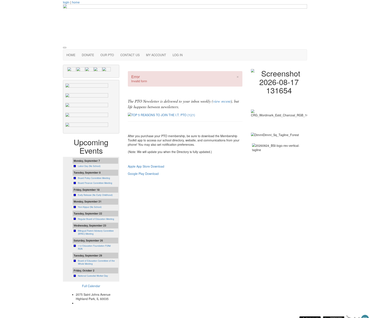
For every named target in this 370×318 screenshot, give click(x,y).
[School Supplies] (86, 116)
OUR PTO (107, 55)
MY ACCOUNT (156, 55)
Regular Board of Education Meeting (96, 219)
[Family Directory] (86, 87)
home (76, 2)
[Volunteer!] (86, 126)
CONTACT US (130, 55)
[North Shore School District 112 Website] (106, 71)
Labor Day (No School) (89, 166)
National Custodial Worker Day (93, 275)
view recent (222, 101)
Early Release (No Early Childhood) (95, 195)
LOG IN (178, 55)
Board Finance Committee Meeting (95, 183)
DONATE (88, 55)
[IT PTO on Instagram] (80, 71)
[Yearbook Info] (86, 106)
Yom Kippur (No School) (89, 207)
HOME (70, 55)
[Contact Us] (89, 71)
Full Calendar (91, 286)
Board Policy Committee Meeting (94, 178)
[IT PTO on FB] (71, 71)
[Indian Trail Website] (98, 71)
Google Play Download (143, 173)
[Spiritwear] (86, 97)
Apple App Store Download (146, 166)
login (66, 2)
